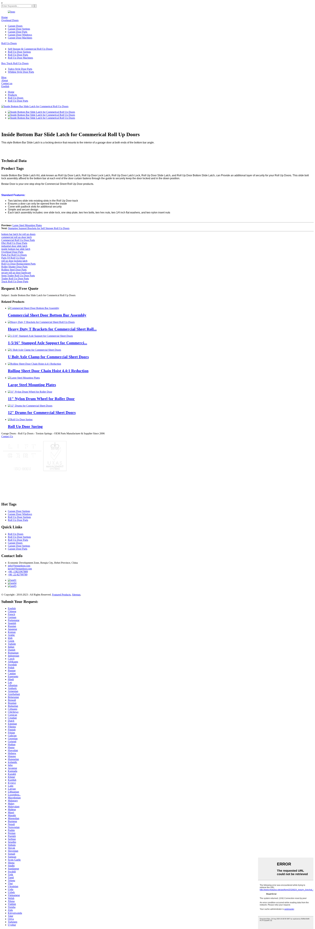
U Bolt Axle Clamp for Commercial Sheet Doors (48, 357)
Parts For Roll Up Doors (14, 254)
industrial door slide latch (14, 246)
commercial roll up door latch (16, 237)
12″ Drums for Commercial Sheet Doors (42, 412)
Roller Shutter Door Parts (14, 266)
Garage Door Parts (17, 31)
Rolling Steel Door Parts (14, 269)
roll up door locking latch (14, 260)
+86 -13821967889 (18, 571)
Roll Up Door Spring (25, 426)
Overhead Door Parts (12, 252)
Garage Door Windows (20, 34)
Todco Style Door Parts (20, 69)
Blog (3, 77)
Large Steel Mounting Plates (27, 225)
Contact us (6, 83)
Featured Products (61, 594)
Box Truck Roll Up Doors (15, 63)
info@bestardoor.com (19, 565)
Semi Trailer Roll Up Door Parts (18, 275)
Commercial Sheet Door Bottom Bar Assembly (47, 315)
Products (12, 94)
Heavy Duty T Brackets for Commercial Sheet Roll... (52, 329)
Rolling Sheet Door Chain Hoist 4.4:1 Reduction (48, 371)
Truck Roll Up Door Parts (14, 281)
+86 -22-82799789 (17, 574)
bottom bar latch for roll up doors (18, 234)
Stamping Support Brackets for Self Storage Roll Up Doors (38, 228)
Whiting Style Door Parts (21, 71)
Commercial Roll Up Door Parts (18, 240)
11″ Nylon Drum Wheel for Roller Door (41, 399)
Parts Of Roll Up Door (13, 257)
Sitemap (76, 594)
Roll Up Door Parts (18, 54)
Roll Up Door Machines (20, 57)
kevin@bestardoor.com (20, 568)
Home (4, 17)
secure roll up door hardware (16, 272)
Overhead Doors (10, 20)
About (4, 80)
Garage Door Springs (19, 28)
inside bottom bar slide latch (15, 249)
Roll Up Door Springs (19, 51)
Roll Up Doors (9, 43)
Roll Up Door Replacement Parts (18, 263)
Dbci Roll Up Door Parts (14, 243)
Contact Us (7, 436)
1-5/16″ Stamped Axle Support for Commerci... (47, 343)
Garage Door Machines (20, 37)
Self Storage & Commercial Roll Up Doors (30, 48)
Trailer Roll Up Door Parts (15, 278)
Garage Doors (15, 25)
